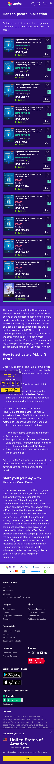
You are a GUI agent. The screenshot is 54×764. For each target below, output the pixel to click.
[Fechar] (51, 732)
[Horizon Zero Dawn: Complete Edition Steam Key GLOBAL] (27, 291)
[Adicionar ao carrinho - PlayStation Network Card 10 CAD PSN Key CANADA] (46, 187)
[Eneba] (14, 4)
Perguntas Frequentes (36, 609)
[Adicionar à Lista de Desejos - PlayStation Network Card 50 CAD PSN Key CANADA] (48, 219)
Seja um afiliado (9, 637)
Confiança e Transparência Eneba (16, 597)
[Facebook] (29, 652)
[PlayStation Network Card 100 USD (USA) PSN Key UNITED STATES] (27, 159)
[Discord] (41, 652)
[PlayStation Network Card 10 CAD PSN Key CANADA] (27, 182)
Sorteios (6, 634)
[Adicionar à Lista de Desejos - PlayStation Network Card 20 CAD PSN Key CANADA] (48, 197)
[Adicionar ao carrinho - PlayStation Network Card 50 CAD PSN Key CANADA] (46, 231)
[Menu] (4, 4)
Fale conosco (8, 590)
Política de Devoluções (37, 619)
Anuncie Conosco (10, 656)
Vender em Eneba (10, 653)
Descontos (7, 619)
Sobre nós (7, 587)
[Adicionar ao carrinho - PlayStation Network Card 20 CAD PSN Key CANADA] (46, 209)
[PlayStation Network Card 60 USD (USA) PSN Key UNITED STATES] (27, 115)
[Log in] (51, 4)
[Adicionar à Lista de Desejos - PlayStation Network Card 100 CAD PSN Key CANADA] (48, 263)
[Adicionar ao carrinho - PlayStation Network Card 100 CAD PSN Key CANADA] (46, 275)
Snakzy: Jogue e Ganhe (12, 641)
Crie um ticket (33, 616)
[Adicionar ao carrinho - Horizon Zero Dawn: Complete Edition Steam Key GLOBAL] (46, 297)
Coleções (6, 612)
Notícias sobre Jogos (11, 631)
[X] (33, 652)
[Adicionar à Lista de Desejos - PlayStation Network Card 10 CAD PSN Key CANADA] (48, 175)
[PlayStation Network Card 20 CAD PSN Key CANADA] (27, 204)
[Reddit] (45, 652)
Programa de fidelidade (12, 616)
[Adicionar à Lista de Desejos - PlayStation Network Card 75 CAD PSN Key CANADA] (48, 241)
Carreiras (6, 594)
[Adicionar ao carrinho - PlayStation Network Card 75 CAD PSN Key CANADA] (46, 253)
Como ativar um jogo (36, 612)
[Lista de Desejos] (39, 4)
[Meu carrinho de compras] (45, 4)
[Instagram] (37, 652)
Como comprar (9, 609)
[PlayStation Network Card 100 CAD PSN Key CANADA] (27, 269)
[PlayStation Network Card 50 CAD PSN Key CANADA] (27, 226)
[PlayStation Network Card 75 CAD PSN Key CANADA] (27, 247)
